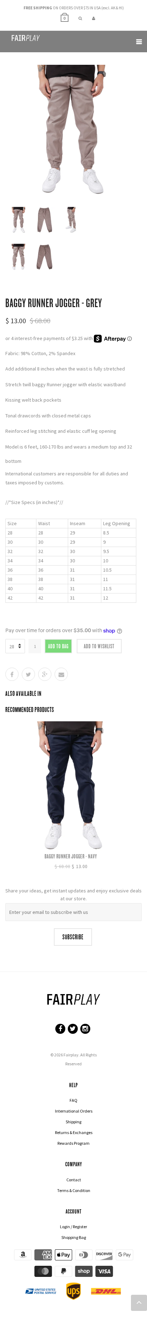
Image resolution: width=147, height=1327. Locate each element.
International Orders (73, 1111)
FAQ (73, 1100)
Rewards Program (73, 1143)
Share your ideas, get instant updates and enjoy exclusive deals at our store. (73, 894)
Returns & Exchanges (73, 1132)
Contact (73, 1179)
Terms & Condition (73, 1190)
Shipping (73, 1121)
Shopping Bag (73, 1237)
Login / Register (73, 1226)
